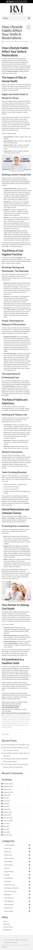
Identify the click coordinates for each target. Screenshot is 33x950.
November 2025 (8, 786)
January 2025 (7, 815)
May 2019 (6, 826)
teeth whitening (13, 643)
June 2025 (6, 800)
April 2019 (6, 829)
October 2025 (7, 789)
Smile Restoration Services (7, 725)
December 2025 (8, 783)
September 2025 (8, 792)
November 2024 (8, 820)
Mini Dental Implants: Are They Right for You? (16, 744)
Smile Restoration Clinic (17, 721)
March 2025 (6, 809)
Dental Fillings (8, 861)
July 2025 (6, 798)
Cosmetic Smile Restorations (22, 715)
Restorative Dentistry (10, 891)
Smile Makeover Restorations (24, 719)
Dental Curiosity (8, 858)
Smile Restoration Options (10, 723)
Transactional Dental (8, 41)
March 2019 (6, 832)
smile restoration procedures (23, 723)
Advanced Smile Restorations (9, 715)
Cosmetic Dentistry (9, 386)
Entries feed (6, 924)
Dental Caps (7, 848)
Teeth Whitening (8, 901)
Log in (5, 921)
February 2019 (7, 835)
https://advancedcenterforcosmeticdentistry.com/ (16, 713)
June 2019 (6, 823)
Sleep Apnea (7, 894)
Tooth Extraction (8, 904)
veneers (4, 518)
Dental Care (7, 851)
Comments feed (7, 927)
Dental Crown (8, 855)
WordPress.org (7, 930)
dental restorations (13, 71)
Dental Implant (8, 865)
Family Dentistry (8, 871)
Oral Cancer (7, 881)
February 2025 (7, 812)
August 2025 (7, 795)
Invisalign (7, 875)
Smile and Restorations (13, 719)
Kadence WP (4, 946)
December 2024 (8, 818)
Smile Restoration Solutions (19, 725)
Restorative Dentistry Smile (16, 717)
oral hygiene (18, 257)
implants (12, 518)
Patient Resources (9, 884)
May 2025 (6, 803)
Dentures (6, 868)
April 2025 (6, 806)
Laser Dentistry (8, 878)
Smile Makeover (24, 41)
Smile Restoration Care (7, 721)
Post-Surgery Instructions (11, 888)
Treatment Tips (8, 908)
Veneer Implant (8, 911)
